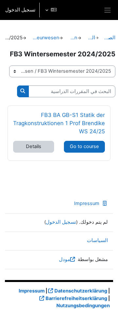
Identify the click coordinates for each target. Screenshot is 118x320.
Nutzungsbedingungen (83, 306)
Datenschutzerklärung (80, 291)
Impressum (86, 203)
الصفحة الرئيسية (109, 38)
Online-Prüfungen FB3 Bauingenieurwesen (45, 38)
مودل (64, 259)
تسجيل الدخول (20, 10)
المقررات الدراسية (91, 38)
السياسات (97, 240)
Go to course (84, 146)
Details (33, 146)
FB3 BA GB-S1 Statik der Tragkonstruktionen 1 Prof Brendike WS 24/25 (59, 123)
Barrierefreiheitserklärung (76, 298)
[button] (51, 10)
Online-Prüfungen (73, 38)
